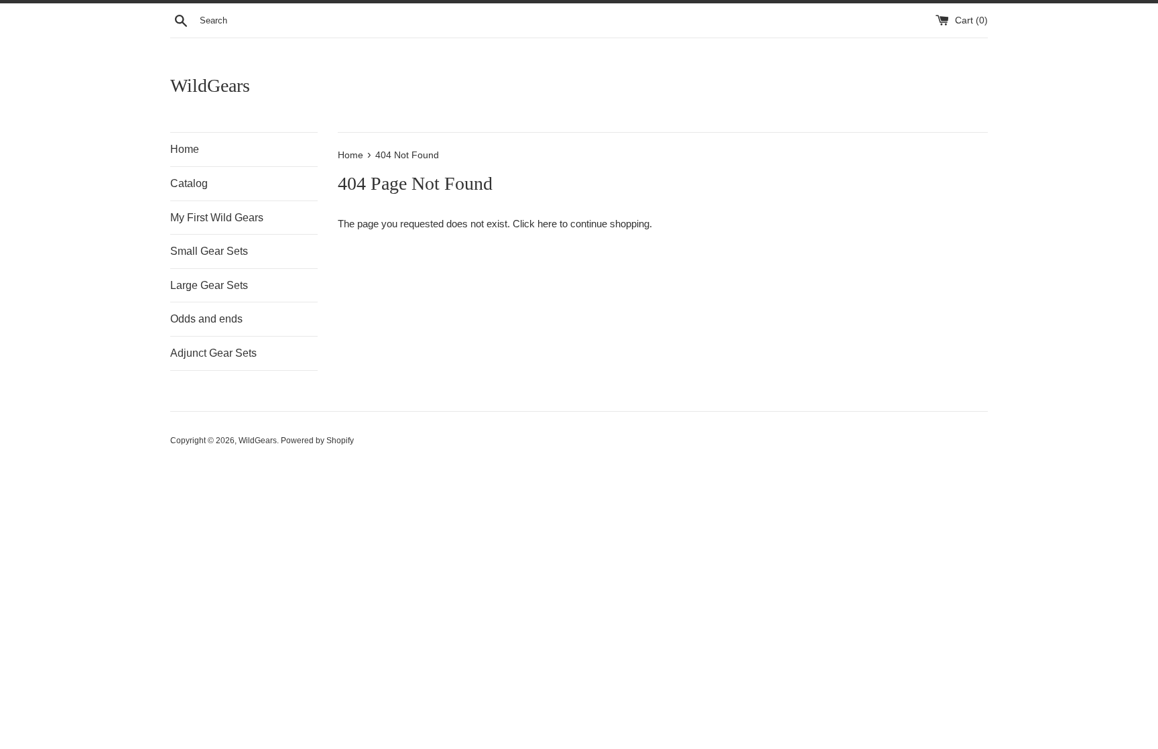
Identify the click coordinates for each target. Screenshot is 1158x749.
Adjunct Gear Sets (213, 353)
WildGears (210, 85)
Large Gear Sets (209, 285)
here (547, 223)
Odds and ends (206, 319)
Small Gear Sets (209, 251)
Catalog (189, 183)
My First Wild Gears (216, 217)
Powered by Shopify (317, 440)
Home (184, 149)
